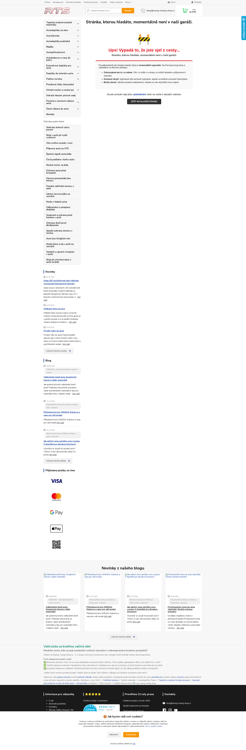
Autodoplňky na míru (57, 30)
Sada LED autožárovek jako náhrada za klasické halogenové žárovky (61, 282)
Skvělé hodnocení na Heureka (136, 706)
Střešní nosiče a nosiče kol (60, 90)
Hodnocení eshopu (91, 2)
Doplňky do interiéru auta (59, 73)
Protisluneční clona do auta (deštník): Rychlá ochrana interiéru (181, 609)
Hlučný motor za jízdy (57, 165)
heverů (180, 677)
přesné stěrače (85, 677)
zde (133, 743)
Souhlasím (131, 734)
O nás (51, 700)
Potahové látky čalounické (60, 84)
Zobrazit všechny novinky (56, 351)
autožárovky (156, 677)
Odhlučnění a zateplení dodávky (58, 208)
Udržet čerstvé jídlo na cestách (58, 195)
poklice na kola (63, 677)
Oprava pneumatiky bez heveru (58, 179)
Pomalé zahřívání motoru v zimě (60, 187)
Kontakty (104, 2)
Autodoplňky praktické (58, 41)
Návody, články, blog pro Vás (61, 710)
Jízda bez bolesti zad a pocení (57, 128)
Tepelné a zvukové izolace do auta (173, 680)
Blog (127, 2)
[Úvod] (63, 11)
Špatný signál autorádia (58, 154)
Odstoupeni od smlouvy (133, 711)
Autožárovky (52, 35)
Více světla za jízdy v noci (59, 143)
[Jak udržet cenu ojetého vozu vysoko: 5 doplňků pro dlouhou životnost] (143, 583)
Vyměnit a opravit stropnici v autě (60, 253)
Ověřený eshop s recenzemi (95, 700)
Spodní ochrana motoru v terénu (59, 232)
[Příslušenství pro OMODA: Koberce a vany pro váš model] (102, 583)
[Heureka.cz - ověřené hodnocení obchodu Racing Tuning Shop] (101, 711)
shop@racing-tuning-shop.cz (160, 10)
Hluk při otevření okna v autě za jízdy (58, 260)
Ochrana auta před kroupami (56, 171)
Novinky (50, 114)
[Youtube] (177, 711)
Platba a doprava (116, 2)
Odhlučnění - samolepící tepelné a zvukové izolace (61, 371)
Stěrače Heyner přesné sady (61, 95)
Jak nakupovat (58, 2)
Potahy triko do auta (54, 330)
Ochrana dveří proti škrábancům (56, 224)
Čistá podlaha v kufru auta (60, 159)
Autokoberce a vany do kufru (58, 59)
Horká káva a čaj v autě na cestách (60, 245)
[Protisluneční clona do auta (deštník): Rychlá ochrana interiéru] (184, 583)
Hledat (127, 10)
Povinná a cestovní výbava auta (60, 102)
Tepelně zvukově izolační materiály (59, 23)
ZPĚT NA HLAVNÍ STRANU (144, 101)
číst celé (72, 322)
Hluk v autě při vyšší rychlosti (56, 136)
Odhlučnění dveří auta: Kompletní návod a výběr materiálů (60, 379)
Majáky (49, 46)
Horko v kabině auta (56, 201)
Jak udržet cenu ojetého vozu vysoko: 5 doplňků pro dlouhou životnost (62, 443)
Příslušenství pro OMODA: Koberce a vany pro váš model (62, 414)
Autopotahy (81, 683)
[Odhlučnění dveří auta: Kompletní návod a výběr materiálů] (62, 583)
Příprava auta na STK (57, 148)
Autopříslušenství (55, 52)
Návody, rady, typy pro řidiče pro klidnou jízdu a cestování (61, 435)
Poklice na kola (54, 78)
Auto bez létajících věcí (58, 238)
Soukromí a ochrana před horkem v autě (59, 216)
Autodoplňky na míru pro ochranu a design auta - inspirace (62, 406)
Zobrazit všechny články (56, 461)
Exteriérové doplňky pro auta (58, 66)
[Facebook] (165, 711)
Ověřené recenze (110, 680)
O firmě (47, 2)
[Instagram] (171, 711)
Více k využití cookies (153, 726)
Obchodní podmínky (73, 2)
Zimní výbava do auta (57, 108)
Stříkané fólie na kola (54, 308)
